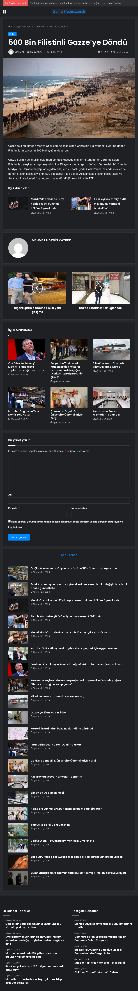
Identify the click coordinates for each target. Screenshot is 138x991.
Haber (26, 26)
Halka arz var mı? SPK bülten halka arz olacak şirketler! (66, 809)
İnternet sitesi (80, 508)
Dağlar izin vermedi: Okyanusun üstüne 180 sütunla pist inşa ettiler (74, 568)
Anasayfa (15, 26)
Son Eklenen (69, 555)
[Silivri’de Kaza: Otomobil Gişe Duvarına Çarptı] (111, 349)
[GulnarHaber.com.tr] (69, 11)
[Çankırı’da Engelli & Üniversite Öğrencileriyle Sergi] (68, 397)
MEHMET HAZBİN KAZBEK (28, 52)
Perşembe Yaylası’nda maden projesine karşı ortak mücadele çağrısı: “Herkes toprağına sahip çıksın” (66, 370)
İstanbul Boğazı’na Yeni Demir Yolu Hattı (23, 412)
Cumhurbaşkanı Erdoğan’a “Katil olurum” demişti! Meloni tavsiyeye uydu (78, 873)
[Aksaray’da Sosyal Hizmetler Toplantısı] (111, 397)
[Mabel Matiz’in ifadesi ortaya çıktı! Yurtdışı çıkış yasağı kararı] (18, 637)
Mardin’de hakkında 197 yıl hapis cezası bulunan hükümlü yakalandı (48, 203)
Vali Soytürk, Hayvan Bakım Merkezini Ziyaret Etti (63, 841)
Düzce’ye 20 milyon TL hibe (48, 712)
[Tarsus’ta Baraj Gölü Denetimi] (18, 829)
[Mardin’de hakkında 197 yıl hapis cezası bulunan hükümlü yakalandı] (18, 203)
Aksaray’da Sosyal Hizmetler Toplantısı (106, 412)
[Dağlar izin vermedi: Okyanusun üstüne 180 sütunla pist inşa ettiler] (18, 573)
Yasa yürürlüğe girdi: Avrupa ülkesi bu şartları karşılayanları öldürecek (77, 857)
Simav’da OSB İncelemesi (47, 792)
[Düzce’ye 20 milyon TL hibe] (18, 717)
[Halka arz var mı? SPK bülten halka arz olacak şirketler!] (18, 813)
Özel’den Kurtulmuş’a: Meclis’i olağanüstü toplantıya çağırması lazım (26, 366)
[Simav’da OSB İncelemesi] (18, 797)
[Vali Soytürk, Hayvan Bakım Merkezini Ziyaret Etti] (18, 845)
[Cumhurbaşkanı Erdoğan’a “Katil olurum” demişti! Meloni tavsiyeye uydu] (18, 878)
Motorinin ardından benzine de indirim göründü (62, 728)
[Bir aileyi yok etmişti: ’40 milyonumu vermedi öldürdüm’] (81, 203)
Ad (10, 494)
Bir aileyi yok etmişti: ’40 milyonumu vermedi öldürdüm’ (110, 203)
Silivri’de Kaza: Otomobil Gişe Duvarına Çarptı (109, 365)
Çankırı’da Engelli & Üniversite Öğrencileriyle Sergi (66, 414)
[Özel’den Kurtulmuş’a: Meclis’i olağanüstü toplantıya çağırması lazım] (26, 349)
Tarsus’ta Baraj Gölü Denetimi (50, 825)
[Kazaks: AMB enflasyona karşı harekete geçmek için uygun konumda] (18, 653)
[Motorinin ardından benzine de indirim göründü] (18, 733)
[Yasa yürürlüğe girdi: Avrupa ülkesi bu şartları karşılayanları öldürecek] (18, 862)
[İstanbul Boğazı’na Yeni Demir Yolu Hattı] (26, 397)
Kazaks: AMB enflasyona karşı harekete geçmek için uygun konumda (75, 648)
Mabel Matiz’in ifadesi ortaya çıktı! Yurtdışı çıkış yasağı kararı (71, 632)
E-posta (13, 508)
